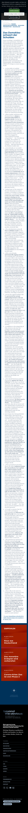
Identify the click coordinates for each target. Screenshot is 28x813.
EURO (4, 753)
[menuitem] (12, 801)
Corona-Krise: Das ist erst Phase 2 (13, 675)
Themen (13, 24)
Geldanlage (16, 26)
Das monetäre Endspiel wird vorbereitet (11, 658)
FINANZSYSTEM (7, 748)
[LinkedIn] (13, 788)
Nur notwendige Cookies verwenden (14, 14)
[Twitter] (4, 788)
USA (4, 763)
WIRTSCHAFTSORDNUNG (9, 750)
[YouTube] (10, 788)
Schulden (21, 25)
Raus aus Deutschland (10, 642)
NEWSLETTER (6, 781)
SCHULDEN (6, 743)
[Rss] (7, 788)
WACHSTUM (6, 746)
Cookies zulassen (14, 10)
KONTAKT (5, 784)
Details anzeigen (14, 17)
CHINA (4, 766)
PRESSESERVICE (7, 779)
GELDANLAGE (6, 755)
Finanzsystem (7, 26)
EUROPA (5, 768)
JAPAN (5, 771)
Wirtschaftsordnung (10, 25)
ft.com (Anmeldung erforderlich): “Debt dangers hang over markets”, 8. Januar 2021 (13, 617)
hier (4, 736)
